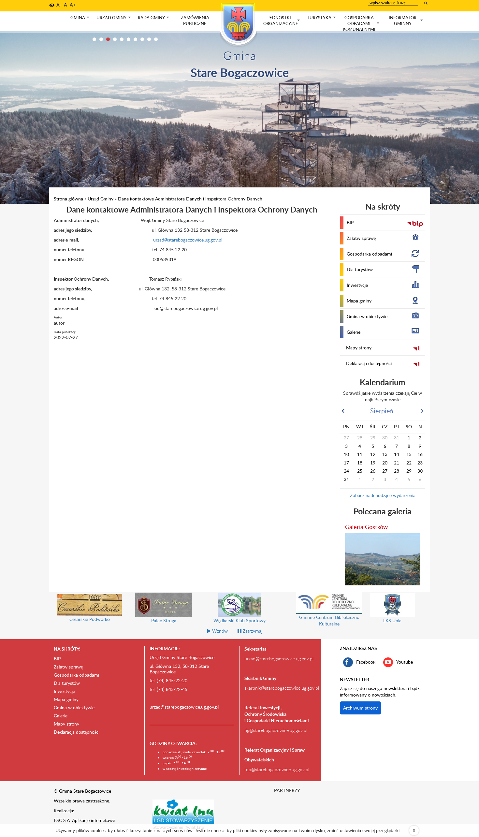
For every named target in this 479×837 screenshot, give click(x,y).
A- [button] (58, 5)
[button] (52, 5)
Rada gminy (154, 19)
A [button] (65, 5)
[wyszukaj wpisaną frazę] (426, 3)
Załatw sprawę (361, 238)
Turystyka (322, 19)
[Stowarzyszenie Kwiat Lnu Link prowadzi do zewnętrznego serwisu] (183, 811)
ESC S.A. (62, 820)
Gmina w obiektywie (367, 316)
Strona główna (68, 199)
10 (156, 39)
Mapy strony (358, 348)
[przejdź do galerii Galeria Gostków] (383, 559)
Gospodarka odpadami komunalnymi (362, 23)
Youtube (404, 661)
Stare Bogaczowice (240, 72)
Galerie (353, 332)
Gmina (80, 19)
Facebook (365, 661)
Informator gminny (406, 21)
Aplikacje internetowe (93, 820)
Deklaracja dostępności (369, 363)
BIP (350, 222)
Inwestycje (357, 285)
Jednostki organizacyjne (282, 21)
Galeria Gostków (366, 526)
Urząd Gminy (100, 199)
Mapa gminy (359, 301)
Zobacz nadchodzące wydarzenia (382, 495)
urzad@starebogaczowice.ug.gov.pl (150, 240)
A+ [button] (73, 5)
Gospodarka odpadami (369, 254)
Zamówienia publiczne (195, 20)
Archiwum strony (360, 708)
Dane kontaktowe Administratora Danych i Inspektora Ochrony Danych (190, 199)
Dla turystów (360, 269)
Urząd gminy (114, 19)
